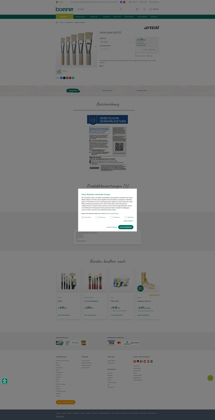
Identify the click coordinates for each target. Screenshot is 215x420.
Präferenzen (102, 217)
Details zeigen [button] (128, 221)
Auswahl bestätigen (111, 227)
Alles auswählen (126, 227)
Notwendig (88, 217)
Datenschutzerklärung (112, 213)
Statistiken (117, 217)
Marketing (130, 217)
